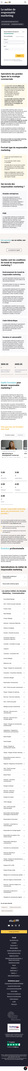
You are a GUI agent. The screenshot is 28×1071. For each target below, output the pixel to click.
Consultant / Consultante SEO (11, 653)
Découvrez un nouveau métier (14, 996)
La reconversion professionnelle (14, 988)
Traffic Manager (8, 802)
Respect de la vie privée (14, 960)
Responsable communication (11, 682)
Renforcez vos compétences (14, 993)
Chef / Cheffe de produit (10, 701)
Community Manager (9, 677)
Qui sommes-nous (14, 940)
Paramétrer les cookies (14, 962)
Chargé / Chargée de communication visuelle (9, 747)
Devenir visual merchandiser (7, 910)
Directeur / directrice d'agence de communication (12, 885)
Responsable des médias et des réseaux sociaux (12, 836)
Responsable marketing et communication (10, 842)
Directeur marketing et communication (9, 853)
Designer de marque (9, 797)
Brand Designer (7, 736)
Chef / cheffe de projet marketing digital (9, 807)
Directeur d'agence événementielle (12, 879)
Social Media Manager (9, 599)
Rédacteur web (7, 663)
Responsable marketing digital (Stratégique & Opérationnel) (11, 813)
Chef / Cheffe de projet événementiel (13, 687)
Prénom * (6, 39)
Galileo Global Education (13, 975)
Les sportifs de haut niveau (14, 986)
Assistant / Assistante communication (9, 780)
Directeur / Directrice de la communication (10, 712)
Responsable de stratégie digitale (12, 830)
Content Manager (8, 658)
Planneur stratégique (9, 628)
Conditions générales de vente (14, 950)
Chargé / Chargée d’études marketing (13, 752)
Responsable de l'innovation (11, 819)
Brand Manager (7, 613)
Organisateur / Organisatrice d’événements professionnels (11, 731)
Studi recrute (13, 945)
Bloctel (14, 965)
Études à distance (14, 999)
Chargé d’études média (9, 870)
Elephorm (13, 973)
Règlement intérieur (14, 955)
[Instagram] (16, 925)
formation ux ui (4, 907)
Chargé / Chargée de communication (13, 668)
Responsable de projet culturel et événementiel (12, 758)
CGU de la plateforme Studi (14, 953)
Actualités (14, 942)
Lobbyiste (6, 648)
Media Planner (7, 775)
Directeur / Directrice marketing (12, 697)
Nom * (5, 46)
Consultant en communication (11, 848)
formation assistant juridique (15, 907)
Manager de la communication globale (13, 875)
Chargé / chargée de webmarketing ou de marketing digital (13, 859)
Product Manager (8, 618)
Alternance (20, 435)
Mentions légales (14, 948)
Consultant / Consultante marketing (13, 673)
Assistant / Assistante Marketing (12, 623)
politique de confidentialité (18, 60)
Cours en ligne (14, 991)
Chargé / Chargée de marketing (11, 692)
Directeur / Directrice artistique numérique (9, 791)
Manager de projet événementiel (12, 706)
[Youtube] (9, 925)
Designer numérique (8, 786)
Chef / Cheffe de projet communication (10, 769)
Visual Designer (7, 741)
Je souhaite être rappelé (14, 250)
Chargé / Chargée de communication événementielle (13, 724)
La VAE (14, 1001)
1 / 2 (23, 31)
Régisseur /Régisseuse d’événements (13, 763)
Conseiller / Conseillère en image (12, 644)
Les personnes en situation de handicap (14, 983)
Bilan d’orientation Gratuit (11, 31)
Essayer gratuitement (14, 931)
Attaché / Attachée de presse (11, 633)
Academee (13, 967)
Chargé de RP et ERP (9, 865)
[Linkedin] (12, 925)
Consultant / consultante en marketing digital (11, 824)
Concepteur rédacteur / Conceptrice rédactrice (10, 638)
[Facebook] (19, 925)
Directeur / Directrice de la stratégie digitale (10, 718)
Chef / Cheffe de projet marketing (12, 604)
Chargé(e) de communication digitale (13, 897)
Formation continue (9, 435)
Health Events (13, 970)
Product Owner (7, 608)
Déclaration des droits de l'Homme (13, 958)
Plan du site (14, 1004)
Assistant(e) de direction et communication (10, 891)
